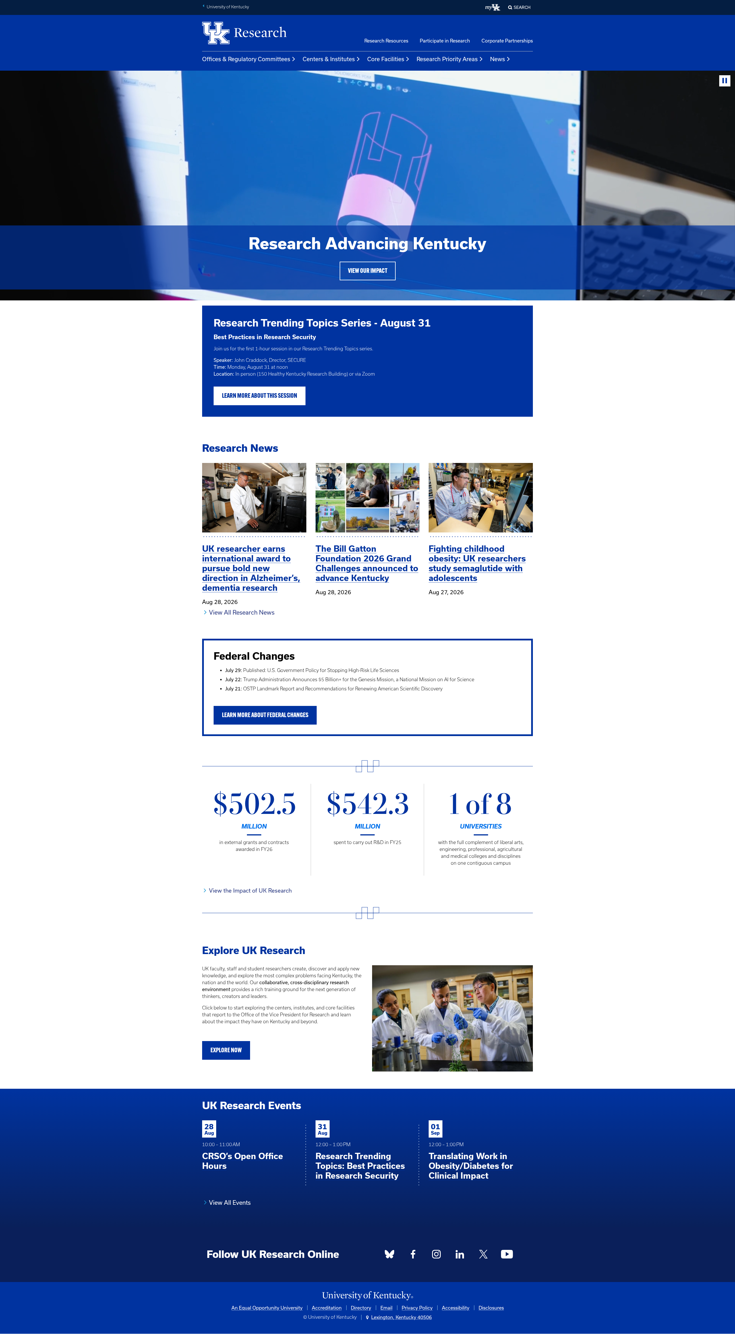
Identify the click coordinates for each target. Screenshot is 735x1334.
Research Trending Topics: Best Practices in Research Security (360, 1165)
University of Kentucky (228, 7)
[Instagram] (436, 1255)
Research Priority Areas (447, 59)
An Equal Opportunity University (267, 1307)
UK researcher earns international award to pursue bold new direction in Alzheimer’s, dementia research (251, 568)
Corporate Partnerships (507, 40)
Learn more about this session (259, 396)
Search (522, 7)
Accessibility (455, 1307)
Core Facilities (385, 59)
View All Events (230, 1202)
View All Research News (241, 612)
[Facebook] (413, 1255)
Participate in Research (445, 40)
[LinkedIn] (460, 1255)
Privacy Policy (417, 1307)
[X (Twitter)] (483, 1255)
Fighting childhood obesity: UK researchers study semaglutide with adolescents (477, 563)
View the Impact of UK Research (250, 890)
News (497, 59)
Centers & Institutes (329, 59)
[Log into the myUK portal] (493, 7)
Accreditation (327, 1307)
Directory (361, 1307)
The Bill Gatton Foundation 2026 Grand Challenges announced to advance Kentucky (367, 563)
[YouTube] (506, 1255)
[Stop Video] (724, 80)
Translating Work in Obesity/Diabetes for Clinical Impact (471, 1165)
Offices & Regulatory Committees (246, 59)
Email (386, 1307)
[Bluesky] (389, 1255)
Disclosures (491, 1307)
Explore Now (226, 1050)
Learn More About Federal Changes (265, 715)
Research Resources (386, 40)
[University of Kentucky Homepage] (367, 1296)
